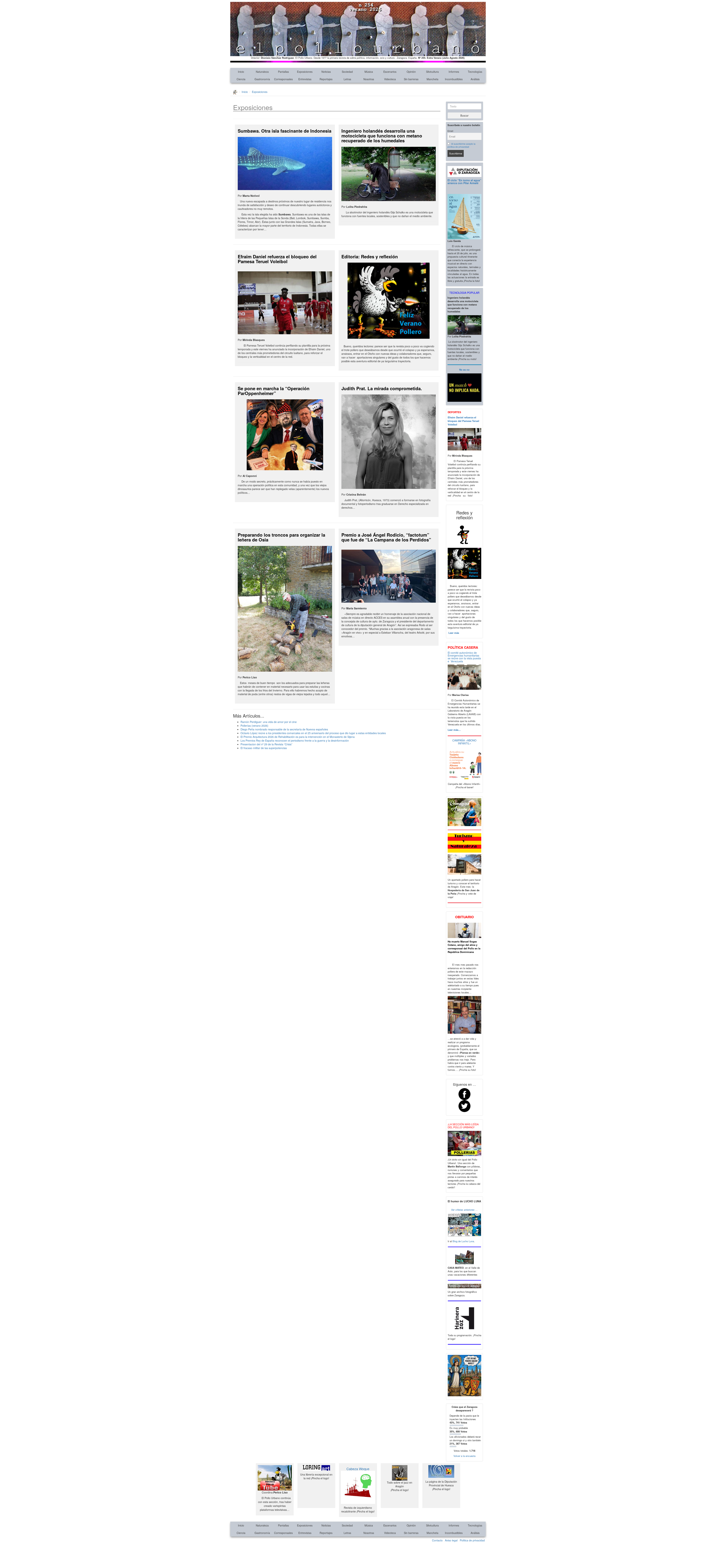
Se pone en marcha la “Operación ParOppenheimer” (274, 390)
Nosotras (368, 79)
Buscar (464, 115)
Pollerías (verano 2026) (254, 725)
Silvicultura (432, 71)
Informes (454, 71)
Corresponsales (283, 79)
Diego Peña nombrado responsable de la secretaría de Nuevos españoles (284, 729)
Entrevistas (304, 79)
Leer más (453, 633)
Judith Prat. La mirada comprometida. (381, 388)
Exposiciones (305, 71)
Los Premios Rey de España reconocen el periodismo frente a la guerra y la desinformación (295, 740)
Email (450, 130)
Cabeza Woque (357, 1468)
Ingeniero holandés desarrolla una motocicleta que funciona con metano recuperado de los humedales (381, 136)
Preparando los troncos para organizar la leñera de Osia (281, 537)
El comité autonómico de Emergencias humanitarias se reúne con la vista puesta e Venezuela (464, 657)
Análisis (475, 79)
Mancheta (432, 79)
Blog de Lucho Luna (463, 1241)
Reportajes (326, 79)
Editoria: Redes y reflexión (369, 256)
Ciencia (241, 79)
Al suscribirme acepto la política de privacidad (462, 145)
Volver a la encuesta (464, 1456)
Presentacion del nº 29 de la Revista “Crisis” (266, 744)
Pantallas (283, 71)
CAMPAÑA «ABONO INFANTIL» (464, 741)
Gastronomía (262, 79)
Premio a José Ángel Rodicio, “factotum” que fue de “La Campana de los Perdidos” (386, 537)
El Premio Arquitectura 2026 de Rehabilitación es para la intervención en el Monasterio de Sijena (298, 737)
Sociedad (347, 71)
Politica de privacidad (472, 1540)
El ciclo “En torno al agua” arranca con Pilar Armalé (464, 181)
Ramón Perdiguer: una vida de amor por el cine (269, 722)
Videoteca (390, 79)
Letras (347, 79)
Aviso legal (451, 1540)
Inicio (241, 71)
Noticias (326, 71)
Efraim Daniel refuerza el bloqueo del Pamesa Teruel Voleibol (277, 258)
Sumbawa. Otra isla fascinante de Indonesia (284, 131)
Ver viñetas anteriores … (464, 1209)
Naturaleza (262, 71)
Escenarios (389, 71)
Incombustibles (454, 79)
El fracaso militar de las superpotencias (264, 748)
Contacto (437, 1540)
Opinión (411, 71)
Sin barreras (411, 79)
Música (369, 71)
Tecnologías (475, 71)
